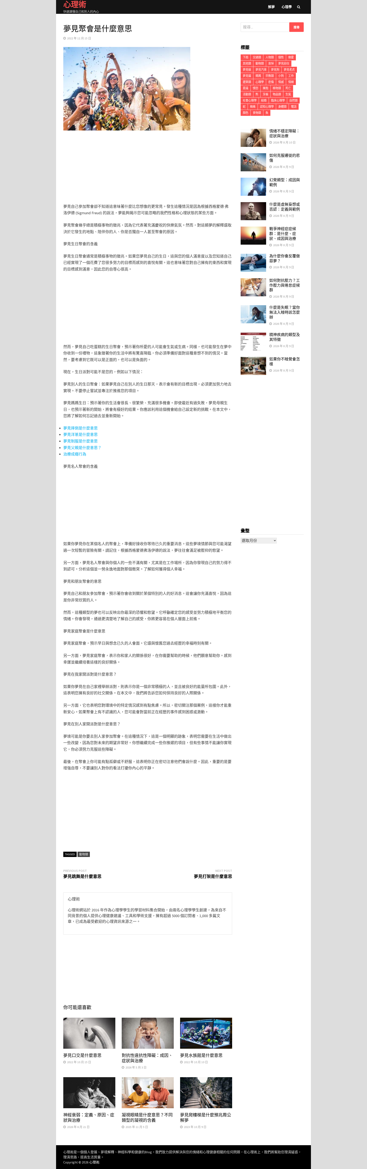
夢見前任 (283, 63)
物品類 (277, 94)
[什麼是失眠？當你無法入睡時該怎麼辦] (253, 308)
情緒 (291, 82)
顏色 (245, 113)
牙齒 (265, 94)
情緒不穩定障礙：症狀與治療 (284, 133)
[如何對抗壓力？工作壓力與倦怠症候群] (253, 281)
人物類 (269, 57)
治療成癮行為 (74, 454)
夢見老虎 (289, 69)
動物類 (83, 854)
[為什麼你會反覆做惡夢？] (253, 256)
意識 (245, 88)
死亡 (288, 88)
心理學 (287, 7)
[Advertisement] (147, 168)
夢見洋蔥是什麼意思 (80, 434)
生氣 (288, 94)
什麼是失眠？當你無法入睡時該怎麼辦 (284, 312)
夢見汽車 (261, 69)
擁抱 (265, 88)
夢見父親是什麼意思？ (82, 447)
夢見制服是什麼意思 (80, 441)
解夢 (271, 7)
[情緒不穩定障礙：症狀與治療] (253, 131)
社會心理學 (250, 100)
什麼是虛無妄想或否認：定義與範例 (284, 206)
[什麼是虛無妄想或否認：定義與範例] (253, 205)
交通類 (257, 57)
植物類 (277, 88)
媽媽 (258, 76)
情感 (281, 82)
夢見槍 (247, 69)
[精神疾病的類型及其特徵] (253, 335)
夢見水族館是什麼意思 (201, 1055)
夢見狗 (275, 69)
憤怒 (255, 88)
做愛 (291, 57)
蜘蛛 (252, 106)
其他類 (247, 63)
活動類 (247, 94)
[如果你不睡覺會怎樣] (253, 359)
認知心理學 (267, 106)
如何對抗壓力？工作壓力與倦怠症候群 (284, 285)
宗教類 (269, 76)
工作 (291, 76)
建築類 (247, 82)
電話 (293, 106)
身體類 (282, 106)
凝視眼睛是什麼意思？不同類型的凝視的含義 (147, 1117)
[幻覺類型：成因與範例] (253, 180)
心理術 (94, 1162)
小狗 (281, 76)
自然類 (293, 100)
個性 (281, 57)
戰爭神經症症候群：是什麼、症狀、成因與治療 (282, 234)
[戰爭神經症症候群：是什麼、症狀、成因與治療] (253, 229)
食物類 (257, 113)
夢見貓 (247, 76)
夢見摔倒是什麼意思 (80, 428)
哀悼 (271, 63)
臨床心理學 (278, 100)
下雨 (245, 57)
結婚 (264, 100)
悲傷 (271, 82)
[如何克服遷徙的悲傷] (253, 156)
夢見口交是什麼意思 (82, 1055)
